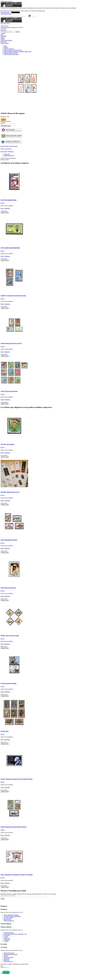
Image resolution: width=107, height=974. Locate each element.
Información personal (9, 953)
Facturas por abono (8, 957)
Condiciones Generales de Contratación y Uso (15, 934)
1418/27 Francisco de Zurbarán (9, 391)
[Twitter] (7, 967)
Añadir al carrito (5, 126)
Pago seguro (7, 935)
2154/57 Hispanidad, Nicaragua (9, 540)
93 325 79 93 (34, 16)
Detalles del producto (9, 155)
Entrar (2, 208)
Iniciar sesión (4, 151)
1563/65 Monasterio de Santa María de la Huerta (13, 827)
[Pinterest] (8, 967)
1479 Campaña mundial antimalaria (10, 247)
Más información (6, 12)
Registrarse (10, 151)
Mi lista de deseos (8, 961)
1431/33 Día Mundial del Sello (8, 200)
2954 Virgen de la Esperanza (8, 587)
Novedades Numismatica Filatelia (12, 916)
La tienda (6, 941)
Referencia (3, 159)
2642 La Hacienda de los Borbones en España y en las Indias (17, 874)
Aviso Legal (7, 938)
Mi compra (3, 30)
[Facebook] (5, 967)
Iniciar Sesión (7, 14)
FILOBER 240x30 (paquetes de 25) (10, 492)
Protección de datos (8, 932)
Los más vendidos (8, 917)
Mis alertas (6, 960)
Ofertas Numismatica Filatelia (11, 915)
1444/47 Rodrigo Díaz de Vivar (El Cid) (11, 343)
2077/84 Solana (5, 731)
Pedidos (6, 955)
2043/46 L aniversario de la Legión (10, 635)
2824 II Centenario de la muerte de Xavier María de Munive (17, 779)
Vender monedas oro (9, 920)
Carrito (2, 14)
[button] (53, 23)
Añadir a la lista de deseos (9, 146)
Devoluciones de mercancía (10, 954)
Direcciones (7, 958)
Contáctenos (7, 939)
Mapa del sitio (7, 919)
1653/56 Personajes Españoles (8, 683)
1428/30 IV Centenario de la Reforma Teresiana (13, 295)
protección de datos (101, 903)
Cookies (6, 937)
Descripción (7, 154)
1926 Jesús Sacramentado (7, 444)
